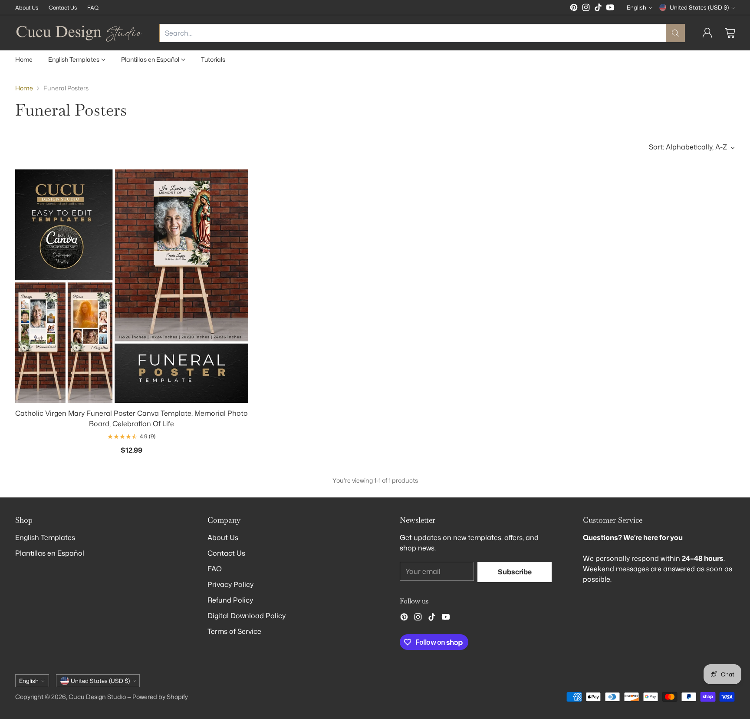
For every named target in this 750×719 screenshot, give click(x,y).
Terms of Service (234, 631)
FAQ (214, 568)
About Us (222, 537)
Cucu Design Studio (97, 696)
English (636, 7)
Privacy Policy (230, 584)
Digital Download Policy (246, 615)
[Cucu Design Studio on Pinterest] (573, 8)
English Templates (45, 537)
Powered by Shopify (160, 696)
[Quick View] (237, 181)
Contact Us (226, 553)
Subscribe (515, 572)
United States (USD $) (699, 7)
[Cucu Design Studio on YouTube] (610, 8)
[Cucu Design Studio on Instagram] (586, 8)
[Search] (675, 33)
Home (24, 88)
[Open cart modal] (730, 33)
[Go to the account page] (707, 33)
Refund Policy (230, 600)
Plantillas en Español (49, 553)
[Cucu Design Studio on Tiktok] (598, 8)
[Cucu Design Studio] (80, 32)
